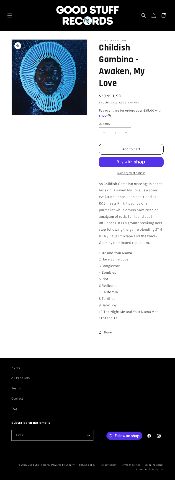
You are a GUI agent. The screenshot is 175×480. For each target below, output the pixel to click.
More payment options (131, 173)
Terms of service (130, 464)
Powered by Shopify (63, 464)
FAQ (14, 409)
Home (15, 367)
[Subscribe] (88, 435)
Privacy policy (108, 464)
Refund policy (87, 464)
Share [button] (107, 332)
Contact (17, 398)
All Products (20, 378)
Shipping (105, 102)
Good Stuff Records (39, 464)
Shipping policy (154, 464)
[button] (10, 15)
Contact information (151, 469)
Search (16, 388)
